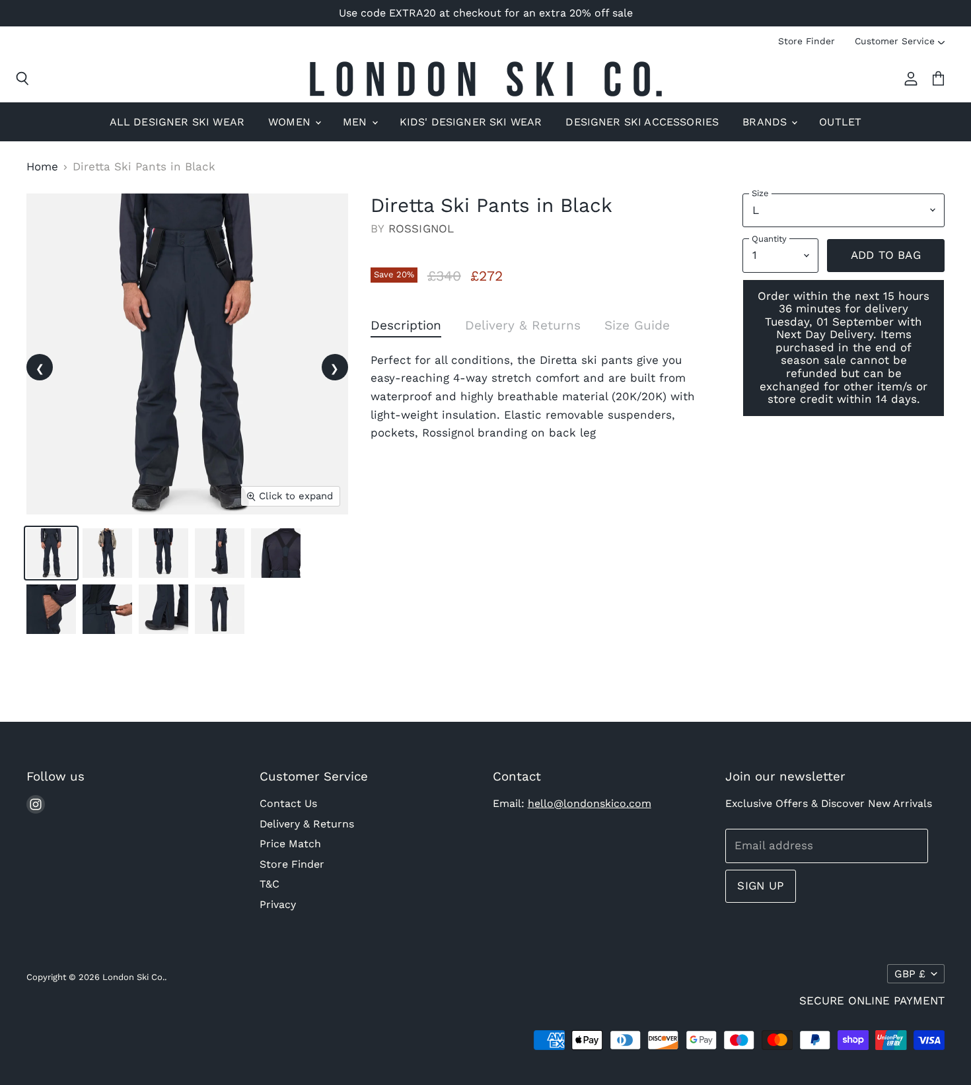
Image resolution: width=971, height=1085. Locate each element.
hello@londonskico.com (589, 803)
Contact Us (288, 803)
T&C (269, 884)
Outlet (840, 122)
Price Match (290, 843)
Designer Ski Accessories (642, 122)
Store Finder (806, 41)
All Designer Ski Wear (177, 122)
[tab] (406, 328)
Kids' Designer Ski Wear (471, 122)
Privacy (278, 904)
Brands (766, 122)
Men (357, 122)
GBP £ (909, 973)
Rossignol (421, 228)
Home (42, 166)
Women (291, 122)
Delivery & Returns (307, 824)
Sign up (760, 885)
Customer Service (895, 41)
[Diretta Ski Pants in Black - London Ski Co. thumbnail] (51, 553)
